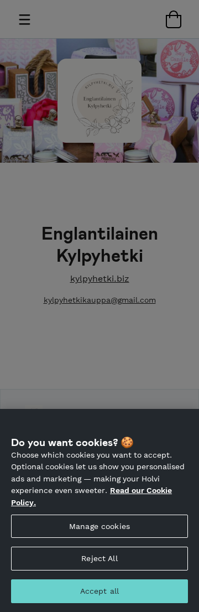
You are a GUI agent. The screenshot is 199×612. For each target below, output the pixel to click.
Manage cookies (99, 526)
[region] (99, 510)
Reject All (99, 558)
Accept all (99, 591)
